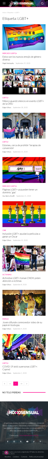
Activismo (7, 274)
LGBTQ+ (5, 97)
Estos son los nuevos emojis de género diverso (21, 58)
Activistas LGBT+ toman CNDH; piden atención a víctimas (21, 279)
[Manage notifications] (6, 453)
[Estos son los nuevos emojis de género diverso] (24, 37)
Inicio (4, 12)
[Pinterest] (40, 441)
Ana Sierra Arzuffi (8, 196)
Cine (4, 230)
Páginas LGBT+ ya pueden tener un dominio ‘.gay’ (19, 191)
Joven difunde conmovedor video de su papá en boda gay (22, 324)
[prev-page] (4, 384)
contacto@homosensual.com (29, 435)
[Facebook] (7, 441)
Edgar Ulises (6, 107)
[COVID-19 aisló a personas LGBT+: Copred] (24, 347)
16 (10, 384)
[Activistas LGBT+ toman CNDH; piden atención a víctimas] (24, 258)
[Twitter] (20, 441)
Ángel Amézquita (8, 63)
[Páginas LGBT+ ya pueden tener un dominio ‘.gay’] (24, 170)
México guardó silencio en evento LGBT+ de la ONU (23, 102)
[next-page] (27, 384)
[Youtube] (27, 441)
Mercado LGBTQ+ (9, 53)
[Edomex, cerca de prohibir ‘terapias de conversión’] (24, 126)
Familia (5, 319)
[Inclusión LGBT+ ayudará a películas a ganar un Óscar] (24, 214)
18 (21, 384)
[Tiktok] (33, 441)
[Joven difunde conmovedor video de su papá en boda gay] (24, 303)
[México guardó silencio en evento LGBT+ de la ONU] (24, 81)
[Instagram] (14, 441)
